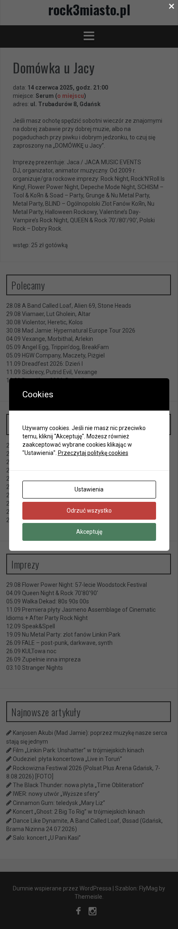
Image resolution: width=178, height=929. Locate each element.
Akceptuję (89, 531)
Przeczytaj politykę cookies (93, 453)
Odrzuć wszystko (89, 510)
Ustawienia (89, 489)
